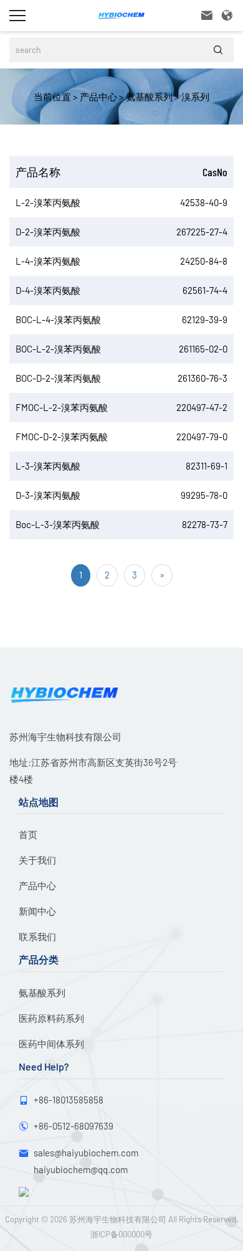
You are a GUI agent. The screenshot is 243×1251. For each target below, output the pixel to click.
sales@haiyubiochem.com (86, 1152)
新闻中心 (37, 911)
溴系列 (194, 96)
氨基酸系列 (148, 96)
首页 (28, 834)
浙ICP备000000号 (121, 1234)
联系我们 (37, 936)
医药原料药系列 (51, 1018)
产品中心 (97, 96)
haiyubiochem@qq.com (81, 1169)
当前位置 (52, 96)
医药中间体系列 (51, 1043)
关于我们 (37, 860)
